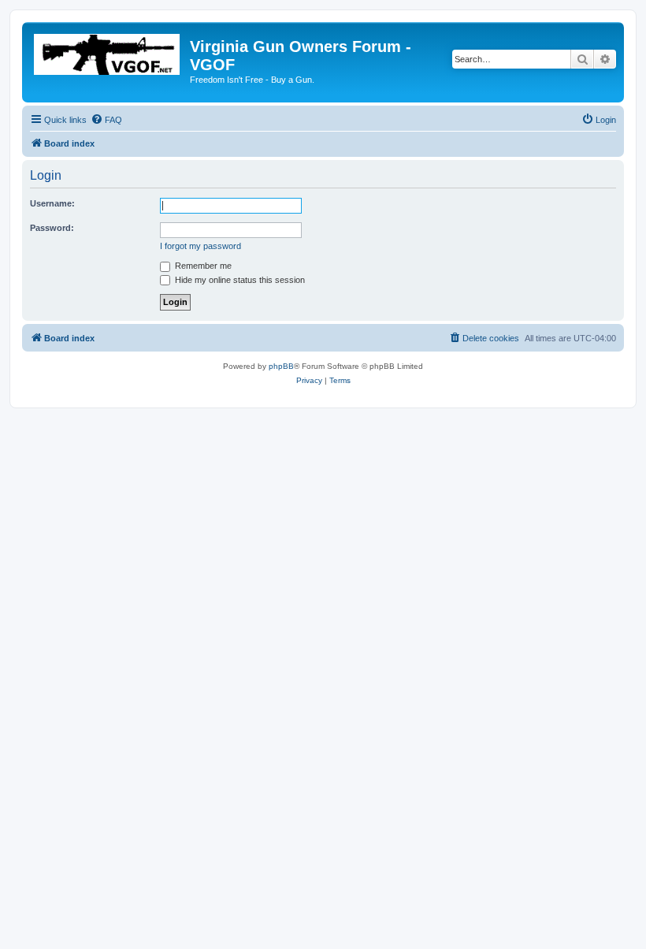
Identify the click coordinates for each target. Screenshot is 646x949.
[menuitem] (106, 119)
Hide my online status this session (239, 280)
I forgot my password (200, 246)
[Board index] (108, 51)
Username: (52, 203)
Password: (52, 228)
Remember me (202, 265)
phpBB (281, 366)
